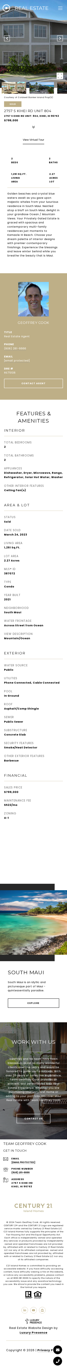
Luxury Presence (33, 1333)
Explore (33, 1003)
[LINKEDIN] (24, 1310)
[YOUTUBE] (33, 1310)
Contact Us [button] (33, 1118)
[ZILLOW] (42, 1310)
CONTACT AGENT (33, 383)
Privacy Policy (49, 1350)
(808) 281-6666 (15, 348)
